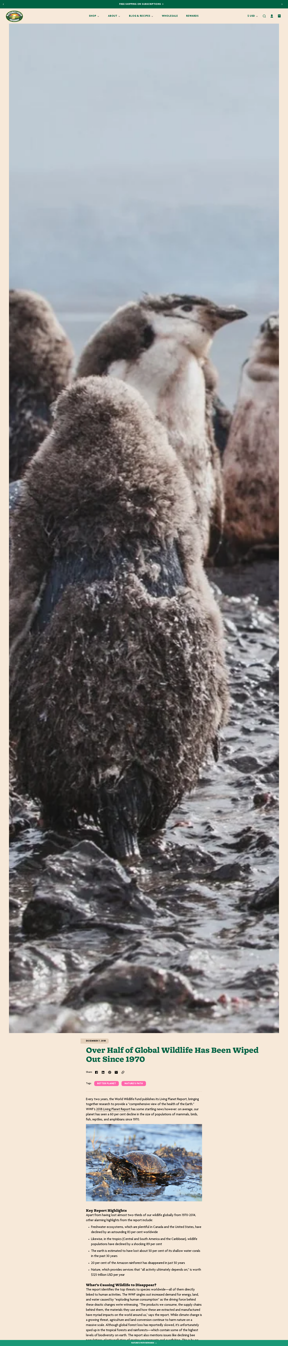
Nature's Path (133, 1083)
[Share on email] (116, 1072)
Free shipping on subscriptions (143, 4)
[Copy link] (123, 1072)
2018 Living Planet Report (113, 1109)
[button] (264, 16)
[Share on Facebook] (96, 1072)
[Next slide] (282, 4)
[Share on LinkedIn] (103, 1072)
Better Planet (106, 1083)
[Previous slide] (3, 4)
